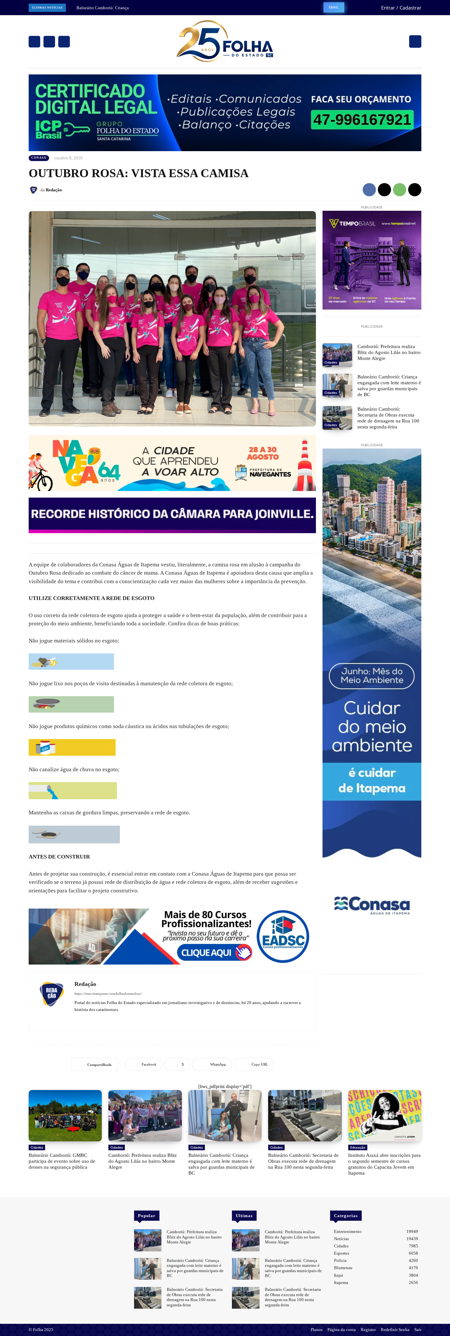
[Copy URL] (414, 189)
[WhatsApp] (399, 189)
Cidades (330, 362)
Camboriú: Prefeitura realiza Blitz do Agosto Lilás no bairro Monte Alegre (389, 352)
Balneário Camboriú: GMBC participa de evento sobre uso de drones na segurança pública (62, 1161)
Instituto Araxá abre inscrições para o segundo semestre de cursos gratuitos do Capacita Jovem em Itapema (384, 1164)
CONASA (38, 157)
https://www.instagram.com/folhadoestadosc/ (108, 993)
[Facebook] (34, 41)
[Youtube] (96, 1019)
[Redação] (35, 190)
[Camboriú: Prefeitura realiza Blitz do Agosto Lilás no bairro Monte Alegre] (337, 355)
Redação (54, 189)
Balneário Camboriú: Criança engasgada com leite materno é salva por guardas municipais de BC (389, 385)
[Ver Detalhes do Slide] (172, 937)
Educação (357, 1147)
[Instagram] (49, 41)
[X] (64, 41)
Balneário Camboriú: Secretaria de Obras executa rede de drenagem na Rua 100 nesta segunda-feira (388, 417)
